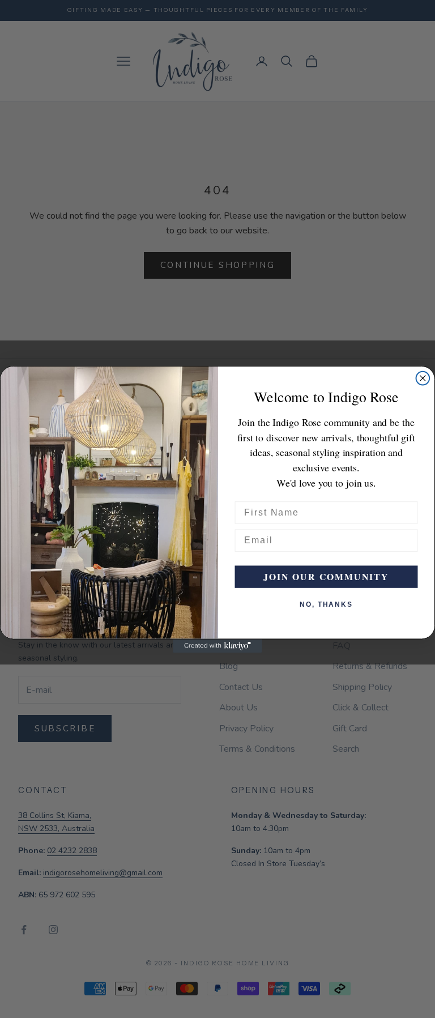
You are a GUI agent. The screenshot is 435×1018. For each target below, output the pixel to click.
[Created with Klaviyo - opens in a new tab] (217, 646)
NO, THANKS (326, 604)
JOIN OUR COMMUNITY (326, 576)
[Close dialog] (423, 378)
